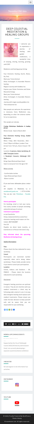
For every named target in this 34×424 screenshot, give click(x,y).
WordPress (26, 416)
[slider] (14, 324)
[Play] (6, 324)
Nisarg (19, 418)
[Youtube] (17, 404)
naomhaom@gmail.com (11, 191)
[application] (17, 324)
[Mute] (23, 324)
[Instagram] (17, 385)
